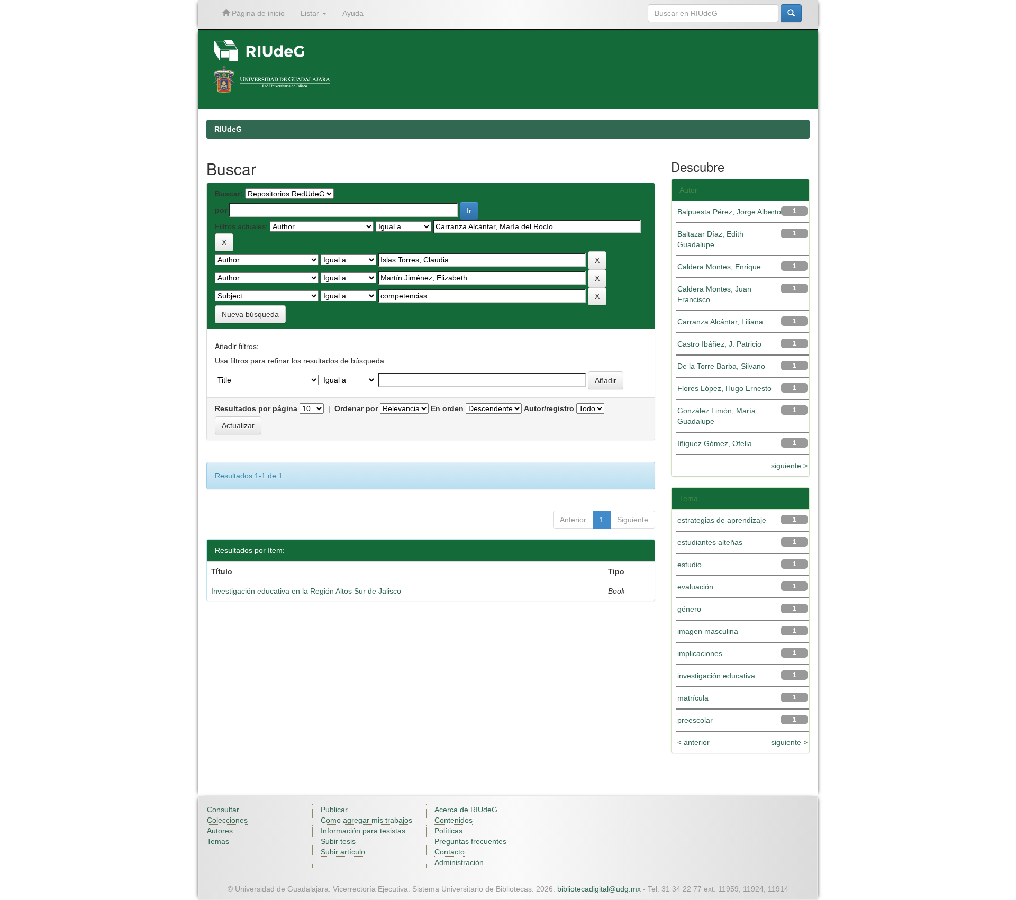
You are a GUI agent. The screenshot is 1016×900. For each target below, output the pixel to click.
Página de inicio (257, 13)
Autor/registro (549, 408)
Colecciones (227, 820)
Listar (311, 13)
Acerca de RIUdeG (465, 809)
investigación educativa (716, 675)
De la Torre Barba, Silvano (721, 366)
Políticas (448, 830)
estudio (689, 564)
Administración (459, 862)
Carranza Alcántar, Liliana (720, 321)
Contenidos (453, 820)
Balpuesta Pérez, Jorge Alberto (729, 211)
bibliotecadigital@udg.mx (599, 889)
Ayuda (353, 13)
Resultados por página (256, 408)
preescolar (695, 720)
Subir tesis (338, 841)
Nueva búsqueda (250, 314)
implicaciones (699, 653)
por (221, 210)
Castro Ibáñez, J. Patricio (719, 344)
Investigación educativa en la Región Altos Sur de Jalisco (306, 591)
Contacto (449, 852)
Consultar (223, 809)
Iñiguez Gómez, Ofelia (714, 443)
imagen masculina (707, 631)
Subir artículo (343, 852)
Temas (218, 841)
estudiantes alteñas (709, 542)
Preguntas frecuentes (470, 841)
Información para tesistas (363, 830)
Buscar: (229, 193)
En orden (447, 408)
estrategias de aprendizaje (721, 520)
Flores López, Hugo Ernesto (724, 388)
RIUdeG (228, 129)
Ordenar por (356, 408)
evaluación (695, 587)
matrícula (693, 698)
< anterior (693, 742)
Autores (220, 830)
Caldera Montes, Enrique (719, 266)
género (689, 609)
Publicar (334, 809)
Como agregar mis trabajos (366, 820)
